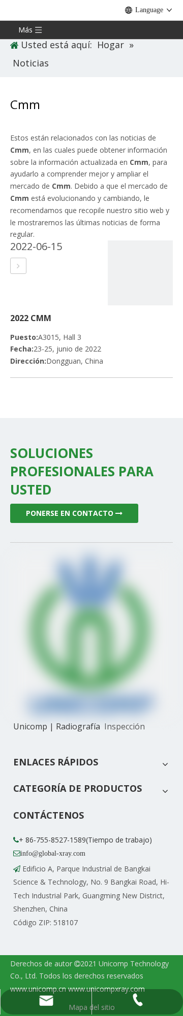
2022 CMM (30, 318)
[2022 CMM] (18, 265)
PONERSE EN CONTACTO (70, 513)
